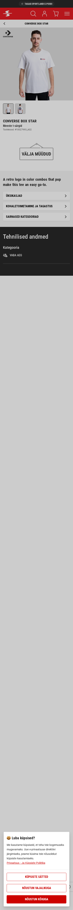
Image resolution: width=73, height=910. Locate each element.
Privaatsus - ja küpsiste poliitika (26, 862)
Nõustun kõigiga (36, 899)
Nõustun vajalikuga (36, 888)
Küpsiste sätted (36, 877)
